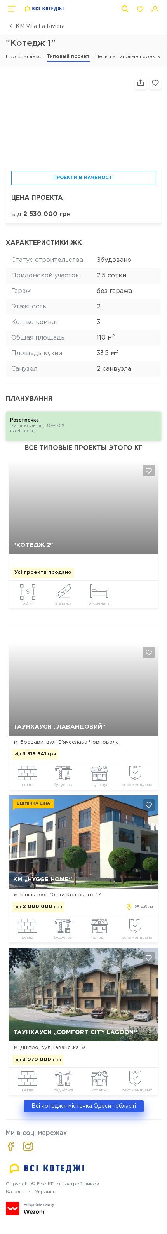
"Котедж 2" (33, 544)
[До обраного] (155, 83)
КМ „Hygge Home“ (42, 879)
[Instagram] (28, 1146)
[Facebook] (11, 1146)
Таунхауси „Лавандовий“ (59, 726)
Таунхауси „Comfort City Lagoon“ (75, 1032)
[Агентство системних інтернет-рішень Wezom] (30, 1208)
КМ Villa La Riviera (40, 26)
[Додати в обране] (149, 470)
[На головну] (44, 9)
